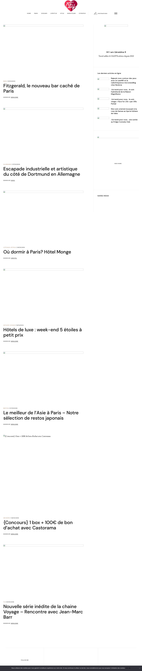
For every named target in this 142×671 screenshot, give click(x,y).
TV (4, 602)
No (130, 668)
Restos (5, 408)
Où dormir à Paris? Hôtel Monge (37, 252)
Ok (127, 668)
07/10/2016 (13, 408)
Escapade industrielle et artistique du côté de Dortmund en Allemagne (41, 171)
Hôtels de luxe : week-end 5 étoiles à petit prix (42, 332)
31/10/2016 (11, 81)
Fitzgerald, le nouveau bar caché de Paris (41, 88)
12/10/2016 (20, 325)
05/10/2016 (10, 602)
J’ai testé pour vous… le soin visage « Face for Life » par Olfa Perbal (124, 101)
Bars (5, 81)
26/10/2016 (21, 247)
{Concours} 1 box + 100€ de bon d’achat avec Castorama (38, 525)
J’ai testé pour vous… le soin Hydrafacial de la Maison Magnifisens (122, 91)
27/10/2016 (16, 164)
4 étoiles (6, 247)
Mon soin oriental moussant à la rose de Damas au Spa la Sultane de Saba (124, 111)
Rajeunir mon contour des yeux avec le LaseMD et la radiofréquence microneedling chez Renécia (123, 81)
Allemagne (7, 164)
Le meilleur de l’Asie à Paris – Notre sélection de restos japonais (41, 415)
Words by (10, 97)
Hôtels (13, 247)
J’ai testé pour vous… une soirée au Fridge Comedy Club (124, 121)
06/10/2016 (15, 518)
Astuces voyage (9, 325)
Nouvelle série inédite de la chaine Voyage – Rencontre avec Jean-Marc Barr (43, 611)
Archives (6, 518)
